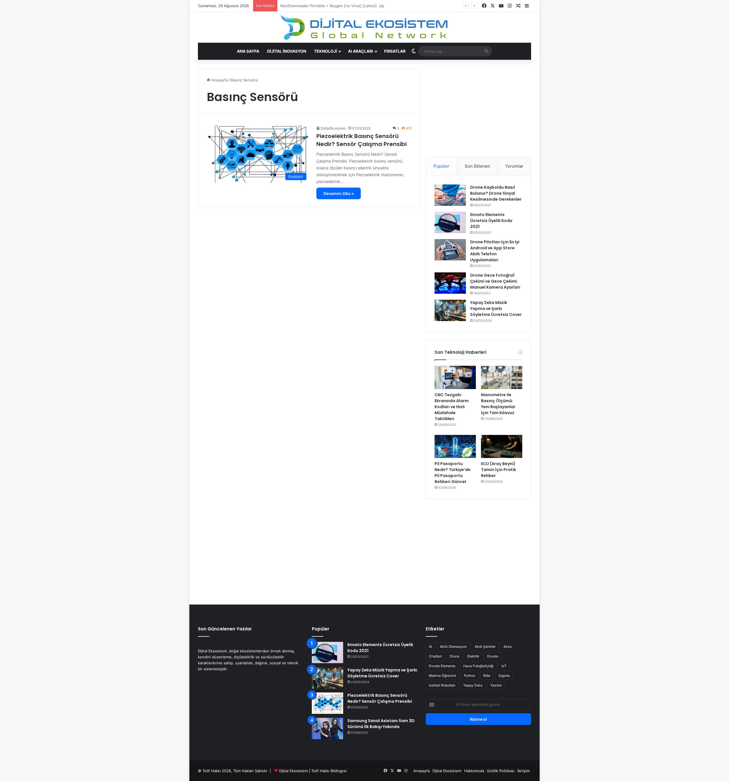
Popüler (441, 166)
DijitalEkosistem (333, 128)
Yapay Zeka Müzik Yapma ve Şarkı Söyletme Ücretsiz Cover (496, 308)
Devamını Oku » (338, 193)
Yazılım (496, 685)
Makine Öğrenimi (442, 675)
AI (430, 646)
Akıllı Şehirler (485, 646)
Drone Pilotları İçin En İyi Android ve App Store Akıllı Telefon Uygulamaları (494, 251)
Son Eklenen (477, 166)
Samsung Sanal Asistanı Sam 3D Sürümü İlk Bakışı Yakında (381, 723)
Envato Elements (442, 666)
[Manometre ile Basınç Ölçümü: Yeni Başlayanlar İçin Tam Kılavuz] (501, 377)
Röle (486, 675)
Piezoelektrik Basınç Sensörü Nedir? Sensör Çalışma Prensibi (361, 140)
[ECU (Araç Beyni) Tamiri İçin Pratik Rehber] (501, 446)
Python (469, 675)
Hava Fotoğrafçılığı (478, 666)
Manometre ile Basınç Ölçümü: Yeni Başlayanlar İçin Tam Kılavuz (498, 404)
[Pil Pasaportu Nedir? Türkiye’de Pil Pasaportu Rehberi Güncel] (455, 446)
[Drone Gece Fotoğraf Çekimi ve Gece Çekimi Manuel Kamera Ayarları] (450, 283)
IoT (504, 666)
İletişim (523, 770)
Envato (492, 656)
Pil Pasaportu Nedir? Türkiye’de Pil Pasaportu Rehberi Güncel (452, 472)
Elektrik (473, 656)
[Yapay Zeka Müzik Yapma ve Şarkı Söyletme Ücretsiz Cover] (450, 310)
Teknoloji (325, 51)
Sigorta (504, 675)
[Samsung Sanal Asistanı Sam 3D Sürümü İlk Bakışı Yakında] (327, 728)
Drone (454, 656)
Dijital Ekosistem (293, 770)
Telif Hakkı (320, 770)
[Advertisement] (478, 108)
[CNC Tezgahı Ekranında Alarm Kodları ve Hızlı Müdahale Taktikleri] (455, 377)
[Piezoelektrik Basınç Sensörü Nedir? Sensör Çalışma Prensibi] (327, 703)
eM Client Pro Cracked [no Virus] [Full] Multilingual (325, 5)
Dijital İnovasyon (286, 51)
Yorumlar (514, 166)
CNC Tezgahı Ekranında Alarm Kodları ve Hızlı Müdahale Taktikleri (452, 407)
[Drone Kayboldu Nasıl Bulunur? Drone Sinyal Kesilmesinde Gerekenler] (450, 195)
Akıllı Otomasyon (453, 646)
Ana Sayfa (248, 51)
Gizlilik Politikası (501, 770)
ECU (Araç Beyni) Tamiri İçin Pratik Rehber (498, 469)
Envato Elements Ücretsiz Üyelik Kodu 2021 (491, 220)
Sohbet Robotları (442, 685)
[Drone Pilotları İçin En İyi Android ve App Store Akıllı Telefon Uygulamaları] (450, 249)
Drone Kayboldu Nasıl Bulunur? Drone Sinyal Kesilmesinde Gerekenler (496, 193)
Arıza (507, 646)
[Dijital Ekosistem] (364, 27)
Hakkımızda (474, 770)
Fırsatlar (395, 51)
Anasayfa (219, 80)
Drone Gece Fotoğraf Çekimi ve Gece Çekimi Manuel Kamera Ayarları (495, 281)
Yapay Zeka (472, 685)
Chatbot (435, 656)
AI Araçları (360, 51)
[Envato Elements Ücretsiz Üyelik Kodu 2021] (450, 222)
